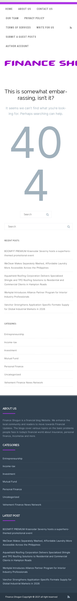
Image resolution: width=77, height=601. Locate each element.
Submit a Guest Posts (21, 36)
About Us (24, 9)
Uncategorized (12, 374)
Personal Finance (13, 366)
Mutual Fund (11, 358)
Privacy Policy (34, 18)
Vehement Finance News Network (23, 382)
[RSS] (70, 27)
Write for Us (45, 27)
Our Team (12, 18)
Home (9, 9)
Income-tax (10, 342)
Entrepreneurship (14, 334)
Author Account (17, 46)
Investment (10, 350)
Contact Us (45, 9)
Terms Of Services (18, 27)
